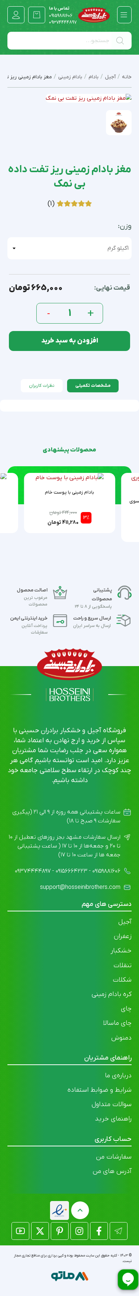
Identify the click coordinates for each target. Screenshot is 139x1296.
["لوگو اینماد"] (59, 1210)
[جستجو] (122, 41)
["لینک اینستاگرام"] (79, 1231)
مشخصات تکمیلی (92, 386)
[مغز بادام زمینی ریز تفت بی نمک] (119, 122)
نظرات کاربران (41, 386)
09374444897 (63, 22)
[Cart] (36, 14)
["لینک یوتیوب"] (20, 1231)
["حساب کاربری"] (16, 15)
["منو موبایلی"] (124, 15)
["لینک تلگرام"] (119, 1231)
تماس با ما (60, 12)
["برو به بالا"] (80, 1210)
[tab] (93, 385)
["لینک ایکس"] (40, 1231)
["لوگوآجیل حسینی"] (94, 15)
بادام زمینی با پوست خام (69, 492)
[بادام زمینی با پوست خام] (70, 477)
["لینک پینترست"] (60, 1231)
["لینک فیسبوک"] (99, 1231)
